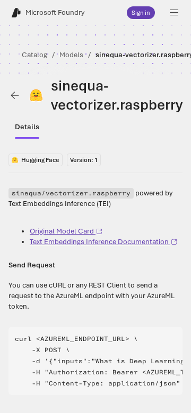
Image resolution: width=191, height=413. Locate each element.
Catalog (34, 54)
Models (71, 54)
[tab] (27, 127)
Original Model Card (62, 231)
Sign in (141, 12)
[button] (174, 12)
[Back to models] (14, 95)
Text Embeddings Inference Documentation (99, 241)
